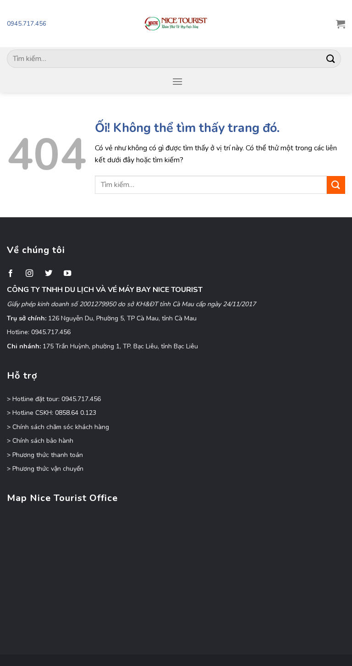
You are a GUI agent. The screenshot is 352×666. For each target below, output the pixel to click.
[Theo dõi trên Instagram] (29, 274)
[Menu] (177, 81)
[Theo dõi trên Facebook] (10, 274)
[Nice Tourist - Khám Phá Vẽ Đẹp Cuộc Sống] (176, 24)
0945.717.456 (26, 23)
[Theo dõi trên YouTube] (67, 274)
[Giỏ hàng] (340, 24)
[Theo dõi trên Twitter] (48, 274)
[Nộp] (331, 58)
